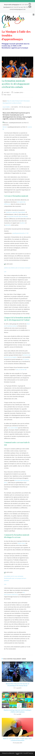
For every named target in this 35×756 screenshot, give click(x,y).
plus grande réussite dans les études (17, 216)
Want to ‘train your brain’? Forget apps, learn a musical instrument (17, 739)
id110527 (7, 92)
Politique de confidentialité (8, 753)
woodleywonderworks (18, 233)
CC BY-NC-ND (22, 369)
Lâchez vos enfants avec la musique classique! (17, 268)
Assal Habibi (6, 107)
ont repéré (20, 202)
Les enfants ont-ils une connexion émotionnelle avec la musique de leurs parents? (15, 578)
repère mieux (21, 543)
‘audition (22, 223)
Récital (4, 127)
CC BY (27, 233)
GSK (17, 369)
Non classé (7, 94)
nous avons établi (13, 428)
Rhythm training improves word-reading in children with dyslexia (17, 711)
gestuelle (8, 225)
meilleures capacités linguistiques (15, 212)
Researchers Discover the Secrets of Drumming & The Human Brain (17, 685)
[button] (33, 14)
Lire (5, 271)
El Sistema (26, 359)
